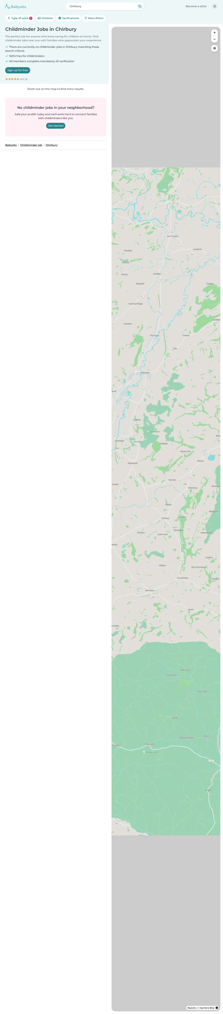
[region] (166, 519)
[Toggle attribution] (217, 1008)
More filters (95, 18)
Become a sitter (196, 6)
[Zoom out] (214, 39)
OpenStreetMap (207, 1007)
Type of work (20, 18)
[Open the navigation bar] (215, 6)
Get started (55, 125)
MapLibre (192, 1007)
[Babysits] (15, 6)
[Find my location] (214, 48)
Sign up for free (17, 70)
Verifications (70, 18)
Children (47, 18)
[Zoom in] (214, 32)
